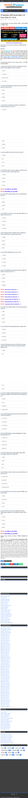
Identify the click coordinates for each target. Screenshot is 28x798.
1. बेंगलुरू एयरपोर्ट (4, 476)
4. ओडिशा (3, 527)
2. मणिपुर (3, 93)
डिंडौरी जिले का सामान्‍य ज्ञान (5, 649)
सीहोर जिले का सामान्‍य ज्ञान (5, 697)
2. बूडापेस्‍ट (3, 240)
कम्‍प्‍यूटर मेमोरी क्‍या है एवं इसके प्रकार (7, 718)
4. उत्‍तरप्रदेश (3, 228)
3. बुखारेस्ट (3, 244)
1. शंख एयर (3, 70)
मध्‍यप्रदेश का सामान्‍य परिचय (5, 596)
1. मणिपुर (3, 311)
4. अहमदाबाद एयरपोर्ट (5, 487)
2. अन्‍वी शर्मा (3, 333)
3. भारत (2, 385)
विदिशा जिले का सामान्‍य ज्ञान (5, 681)
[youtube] (24, 1)
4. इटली (2, 165)
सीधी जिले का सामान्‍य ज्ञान (5, 695)
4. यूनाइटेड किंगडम (4, 409)
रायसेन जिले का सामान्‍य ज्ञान (5, 678)
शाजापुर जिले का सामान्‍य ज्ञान (5, 684)
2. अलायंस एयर (4, 74)
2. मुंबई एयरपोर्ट (4, 480)
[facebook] (25, 1)
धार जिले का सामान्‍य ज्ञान (5, 655)
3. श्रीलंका (3, 205)
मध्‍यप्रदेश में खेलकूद (4, 608)
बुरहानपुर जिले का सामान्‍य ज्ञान (5, 666)
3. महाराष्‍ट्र (3, 181)
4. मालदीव (3, 148)
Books (2, 748)
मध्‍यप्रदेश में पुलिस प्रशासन (5, 620)
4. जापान (2, 388)
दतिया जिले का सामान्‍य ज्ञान (5, 651)
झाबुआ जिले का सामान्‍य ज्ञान (5, 646)
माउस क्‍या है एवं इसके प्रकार (5, 722)
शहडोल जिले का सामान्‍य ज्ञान (5, 683)
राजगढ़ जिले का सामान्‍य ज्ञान (5, 677)
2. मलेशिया (3, 278)
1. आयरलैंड (3, 155)
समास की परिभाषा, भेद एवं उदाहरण (6, 737)
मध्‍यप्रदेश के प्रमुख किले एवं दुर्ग (6, 605)
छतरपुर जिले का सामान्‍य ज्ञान (5, 643)
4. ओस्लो (2, 248)
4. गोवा (2, 467)
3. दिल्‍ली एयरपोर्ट (4, 483)
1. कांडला (3, 457)
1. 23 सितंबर (3, 255)
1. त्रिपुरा (3, 90)
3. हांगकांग (3, 281)
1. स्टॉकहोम (3, 237)
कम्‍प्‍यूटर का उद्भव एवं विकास (5, 715)
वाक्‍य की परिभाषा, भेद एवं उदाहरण (6, 740)
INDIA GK (10, 752)
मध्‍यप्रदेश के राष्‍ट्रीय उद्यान (5, 600)
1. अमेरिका (3, 350)
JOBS (16, 752)
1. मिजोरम (3, 496)
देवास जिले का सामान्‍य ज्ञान (5, 654)
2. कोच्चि (2, 460)
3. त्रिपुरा (3, 318)
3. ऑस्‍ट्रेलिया (3, 406)
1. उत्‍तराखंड (3, 218)
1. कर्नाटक (3, 517)
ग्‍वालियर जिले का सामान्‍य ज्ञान (5, 701)
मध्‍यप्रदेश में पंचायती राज (5, 617)
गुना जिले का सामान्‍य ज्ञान (5, 641)
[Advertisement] (14, 126)
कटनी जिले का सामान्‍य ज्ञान (5, 637)
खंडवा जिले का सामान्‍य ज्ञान (5, 638)
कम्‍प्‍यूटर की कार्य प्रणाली (5, 716)
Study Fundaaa (10, 797)
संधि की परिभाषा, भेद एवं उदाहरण (6, 739)
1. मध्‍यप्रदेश (3, 174)
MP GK (10, 754)
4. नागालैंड (3, 100)
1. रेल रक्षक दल (4, 418)
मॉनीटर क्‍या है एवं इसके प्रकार (5, 725)
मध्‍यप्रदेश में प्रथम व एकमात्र (5, 613)
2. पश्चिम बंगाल (4, 499)
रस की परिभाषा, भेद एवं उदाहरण (6, 734)
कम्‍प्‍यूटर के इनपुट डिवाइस (5, 719)
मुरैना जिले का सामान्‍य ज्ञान (5, 674)
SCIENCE (17, 754)
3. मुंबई (2, 464)
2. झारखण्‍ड (3, 178)
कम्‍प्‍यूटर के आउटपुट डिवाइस (5, 724)
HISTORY (3, 752)
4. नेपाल (2, 209)
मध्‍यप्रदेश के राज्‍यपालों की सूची (6, 616)
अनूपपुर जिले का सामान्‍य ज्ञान (5, 631)
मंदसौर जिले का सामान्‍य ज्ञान (5, 672)
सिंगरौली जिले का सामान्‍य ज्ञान (5, 692)
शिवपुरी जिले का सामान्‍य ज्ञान (5, 686)
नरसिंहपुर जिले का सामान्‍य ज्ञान (5, 657)
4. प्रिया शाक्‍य (3, 340)
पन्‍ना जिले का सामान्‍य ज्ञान (5, 663)
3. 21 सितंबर (3, 262)
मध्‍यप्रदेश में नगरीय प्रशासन (5, 619)
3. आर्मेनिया (3, 144)
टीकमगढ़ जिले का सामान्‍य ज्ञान (5, 648)
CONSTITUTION (18, 748)
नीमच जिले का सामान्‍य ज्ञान (5, 660)
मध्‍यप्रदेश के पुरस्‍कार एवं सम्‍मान (6, 610)
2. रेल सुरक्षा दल (4, 422)
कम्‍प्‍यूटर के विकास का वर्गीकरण (5, 713)
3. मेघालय (3, 503)
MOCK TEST (3, 754)
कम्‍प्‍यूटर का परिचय (4, 712)
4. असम (2, 506)
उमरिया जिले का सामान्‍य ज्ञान (5, 635)
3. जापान (2, 162)
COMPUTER (9, 748)
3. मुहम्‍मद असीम (4, 444)
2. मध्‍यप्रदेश (3, 221)
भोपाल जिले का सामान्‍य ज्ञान (5, 704)
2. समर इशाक (3, 441)
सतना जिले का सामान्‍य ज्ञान (5, 689)
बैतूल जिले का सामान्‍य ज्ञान (5, 668)
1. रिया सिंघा (3, 329)
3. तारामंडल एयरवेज (4, 77)
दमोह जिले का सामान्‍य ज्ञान (5, 652)
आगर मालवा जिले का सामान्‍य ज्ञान (6, 628)
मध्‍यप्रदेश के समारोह (4, 604)
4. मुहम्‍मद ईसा (3, 448)
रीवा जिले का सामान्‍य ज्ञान (5, 680)
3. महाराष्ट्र (3, 524)
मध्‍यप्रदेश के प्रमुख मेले (4, 607)
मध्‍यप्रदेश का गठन (4, 597)
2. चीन (2, 354)
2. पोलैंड (2, 141)
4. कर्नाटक (3, 185)
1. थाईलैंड (3, 274)
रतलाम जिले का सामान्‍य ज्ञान (5, 675)
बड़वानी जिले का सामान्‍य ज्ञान (5, 664)
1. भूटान (2, 198)
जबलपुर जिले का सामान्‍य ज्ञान (5, 706)
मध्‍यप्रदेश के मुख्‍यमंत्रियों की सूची (6, 614)
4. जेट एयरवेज (4, 81)
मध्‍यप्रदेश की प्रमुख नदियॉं (5, 599)
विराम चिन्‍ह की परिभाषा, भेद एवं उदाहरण (7, 742)
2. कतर (2, 158)
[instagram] (26, 1)
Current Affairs (4, 750)
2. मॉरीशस (3, 202)
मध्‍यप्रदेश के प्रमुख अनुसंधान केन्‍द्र (6, 622)
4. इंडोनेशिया (3, 285)
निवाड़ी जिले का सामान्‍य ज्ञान (5, 658)
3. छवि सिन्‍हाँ (3, 336)
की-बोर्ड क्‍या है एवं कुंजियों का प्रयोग (6, 721)
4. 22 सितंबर (3, 265)
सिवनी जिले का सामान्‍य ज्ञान (5, 694)
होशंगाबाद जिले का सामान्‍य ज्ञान (5, 700)
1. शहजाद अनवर (4, 437)
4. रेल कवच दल (4, 429)
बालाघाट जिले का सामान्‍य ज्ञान (5, 661)
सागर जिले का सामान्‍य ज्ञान (5, 691)
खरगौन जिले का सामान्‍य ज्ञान (5, 640)
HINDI (21, 750)
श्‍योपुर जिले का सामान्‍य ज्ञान (5, 687)
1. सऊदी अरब (3, 109)
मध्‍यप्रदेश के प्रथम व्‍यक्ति (5, 611)
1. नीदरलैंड (3, 399)
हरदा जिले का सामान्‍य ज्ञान (5, 698)
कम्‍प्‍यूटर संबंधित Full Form (5, 728)
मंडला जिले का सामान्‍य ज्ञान (5, 671)
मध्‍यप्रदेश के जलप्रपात (4, 602)
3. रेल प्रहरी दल (4, 425)
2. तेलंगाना (3, 520)
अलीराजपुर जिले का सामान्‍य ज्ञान (6, 629)
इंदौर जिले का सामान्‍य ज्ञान (5, 703)
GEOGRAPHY (14, 750)
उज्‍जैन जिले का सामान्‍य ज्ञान (5, 634)
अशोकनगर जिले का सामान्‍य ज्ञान (6, 632)
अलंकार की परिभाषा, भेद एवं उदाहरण (6, 736)
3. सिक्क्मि (3, 97)
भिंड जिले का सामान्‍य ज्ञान (5, 669)
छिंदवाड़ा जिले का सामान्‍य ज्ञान (5, 644)
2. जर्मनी (2, 402)
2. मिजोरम (3, 315)
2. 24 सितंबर (3, 258)
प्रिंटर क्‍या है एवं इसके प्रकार (5, 727)
